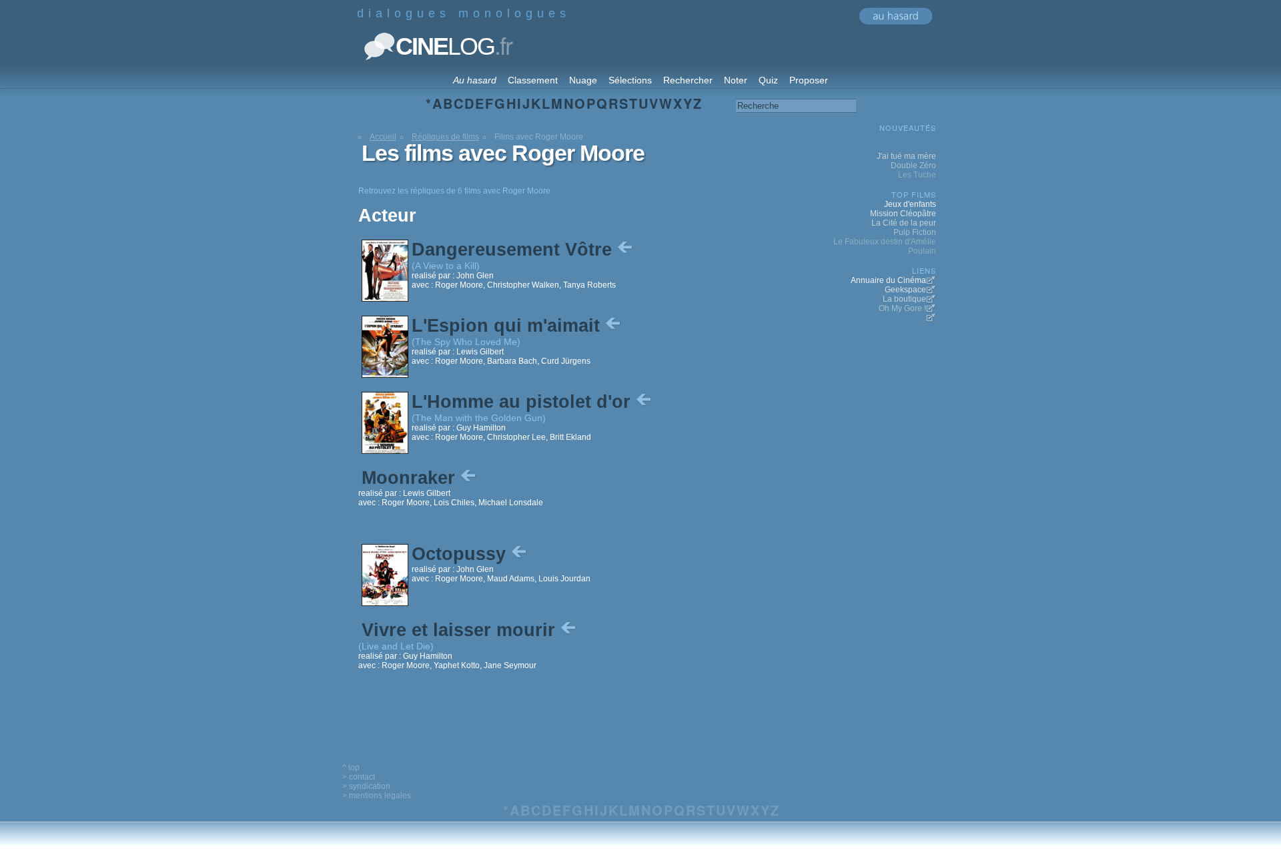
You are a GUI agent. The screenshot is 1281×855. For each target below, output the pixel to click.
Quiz (768, 80)
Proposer (808, 80)
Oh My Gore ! (902, 308)
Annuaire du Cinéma (888, 280)
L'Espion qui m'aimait (508, 326)
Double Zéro (913, 165)
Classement (533, 80)
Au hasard (474, 80)
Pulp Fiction (914, 232)
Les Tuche (917, 175)
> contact (358, 777)
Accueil (383, 136)
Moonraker (411, 478)
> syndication (366, 786)
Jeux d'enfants (910, 204)
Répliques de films (445, 136)
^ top (351, 767)
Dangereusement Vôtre (514, 250)
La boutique (904, 299)
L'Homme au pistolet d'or (524, 402)
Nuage (583, 80)
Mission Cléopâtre (903, 213)
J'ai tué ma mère (906, 156)
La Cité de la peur (903, 223)
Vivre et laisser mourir (461, 630)
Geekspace (905, 289)
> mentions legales (376, 795)
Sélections (630, 80)
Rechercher (688, 80)
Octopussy (461, 554)
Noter (735, 80)
